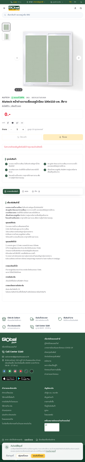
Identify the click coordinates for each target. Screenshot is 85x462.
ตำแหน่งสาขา (6, 410)
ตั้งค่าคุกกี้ (10, 455)
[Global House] (14, 8)
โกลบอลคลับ (48, 414)
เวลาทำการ (28, 439)
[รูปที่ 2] (6, 36)
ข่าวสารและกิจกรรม (51, 374)
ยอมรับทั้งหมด (38, 455)
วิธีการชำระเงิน (7, 406)
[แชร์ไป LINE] (13, 123)
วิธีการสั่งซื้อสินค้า (8, 397)
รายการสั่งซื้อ (49, 401)
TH (70, 2)
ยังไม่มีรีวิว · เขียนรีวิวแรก (11, 106)
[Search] (81, 8)
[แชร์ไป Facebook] (8, 123)
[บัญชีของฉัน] (75, 8)
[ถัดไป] (78, 57)
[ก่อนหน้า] (16, 57)
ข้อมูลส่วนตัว (48, 397)
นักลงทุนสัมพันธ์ (50, 352)
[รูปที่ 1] (6, 27)
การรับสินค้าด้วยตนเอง (10, 401)
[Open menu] (4, 8)
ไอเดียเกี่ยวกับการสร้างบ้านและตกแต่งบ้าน (16, 423)
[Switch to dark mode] (81, 2)
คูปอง (46, 410)
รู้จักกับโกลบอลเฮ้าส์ (51, 343)
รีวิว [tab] (37, 191)
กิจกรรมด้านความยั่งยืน (52, 369)
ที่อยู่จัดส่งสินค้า (50, 406)
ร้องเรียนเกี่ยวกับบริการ (47, 439)
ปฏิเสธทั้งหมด (23, 455)
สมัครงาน (47, 361)
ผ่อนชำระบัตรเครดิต (9, 414)
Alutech (6, 97)
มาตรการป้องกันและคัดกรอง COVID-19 (58, 347)
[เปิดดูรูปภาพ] (48, 58)
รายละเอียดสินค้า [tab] (12, 191)
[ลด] (11, 129)
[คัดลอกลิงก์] (22, 123)
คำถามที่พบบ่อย (7, 392)
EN (75, 2)
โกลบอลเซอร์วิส (7, 419)
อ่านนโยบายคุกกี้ (51, 451)
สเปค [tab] (26, 191)
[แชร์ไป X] (17, 123)
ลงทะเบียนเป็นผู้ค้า (50, 365)
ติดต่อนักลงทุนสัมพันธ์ (52, 356)
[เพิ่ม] (23, 129)
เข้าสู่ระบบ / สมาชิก (51, 392)
